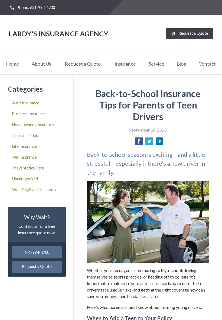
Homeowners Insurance (33, 124)
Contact (207, 64)
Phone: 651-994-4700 (36, 7)
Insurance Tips (25, 135)
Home (12, 64)
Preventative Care (28, 168)
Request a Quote (193, 33)
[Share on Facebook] (139, 142)
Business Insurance (29, 113)
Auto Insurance (25, 103)
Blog (181, 64)
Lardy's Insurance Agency (58, 34)
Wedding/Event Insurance (34, 189)
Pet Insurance (24, 157)
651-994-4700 (36, 252)
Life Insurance (24, 146)
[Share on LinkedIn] (159, 142)
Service (156, 64)
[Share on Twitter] (149, 142)
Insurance (125, 64)
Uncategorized (25, 179)
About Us (41, 64)
